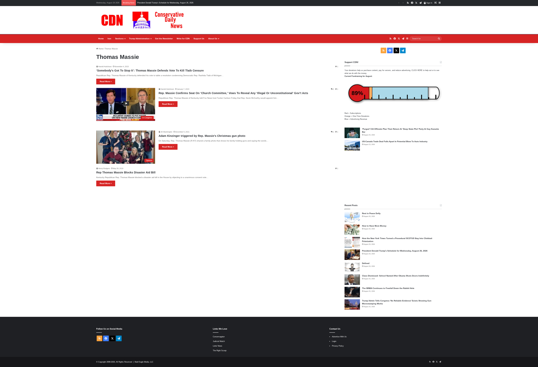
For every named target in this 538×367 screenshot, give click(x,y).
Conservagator (219, 337)
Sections (119, 38)
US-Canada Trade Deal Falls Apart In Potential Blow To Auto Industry (394, 141)
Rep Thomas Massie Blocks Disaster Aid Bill (126, 172)
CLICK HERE (416, 70)
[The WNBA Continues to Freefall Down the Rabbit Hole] (352, 292)
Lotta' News (217, 346)
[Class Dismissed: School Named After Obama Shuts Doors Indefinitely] (352, 279)
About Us (212, 38)
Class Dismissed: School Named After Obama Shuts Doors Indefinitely (395, 276)
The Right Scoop (219, 350)
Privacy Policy (338, 346)
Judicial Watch (219, 341)
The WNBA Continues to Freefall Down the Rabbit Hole (388, 288)
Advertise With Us (339, 337)
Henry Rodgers (104, 168)
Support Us (198, 38)
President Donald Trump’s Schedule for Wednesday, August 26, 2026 (165, 3)
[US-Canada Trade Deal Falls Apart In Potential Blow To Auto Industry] (352, 145)
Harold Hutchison (105, 67)
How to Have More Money (374, 226)
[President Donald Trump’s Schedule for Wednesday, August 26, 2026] (352, 254)
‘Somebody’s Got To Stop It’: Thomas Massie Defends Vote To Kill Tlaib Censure (150, 70)
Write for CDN (183, 38)
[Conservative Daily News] (144, 20)
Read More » (106, 81)
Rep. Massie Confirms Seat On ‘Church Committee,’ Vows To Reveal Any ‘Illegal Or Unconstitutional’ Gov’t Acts (233, 93)
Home (101, 38)
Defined (365, 263)
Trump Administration (139, 38)
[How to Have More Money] (352, 229)
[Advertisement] (393, 177)
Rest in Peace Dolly (371, 213)
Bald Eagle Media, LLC (144, 362)
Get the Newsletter (164, 38)
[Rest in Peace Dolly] (352, 217)
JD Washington (166, 132)
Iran (109, 38)
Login (334, 341)
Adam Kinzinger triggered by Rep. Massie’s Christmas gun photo (202, 135)
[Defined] (352, 267)
